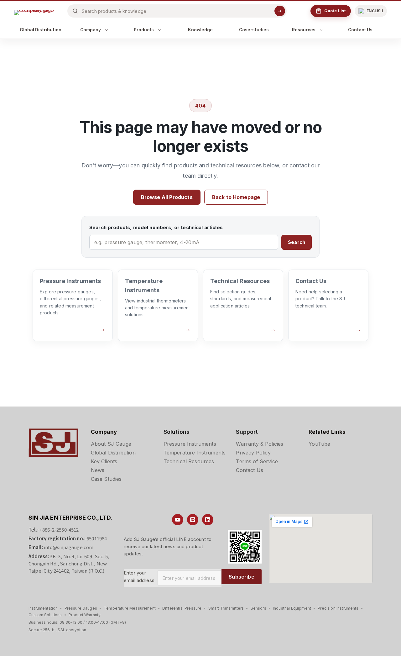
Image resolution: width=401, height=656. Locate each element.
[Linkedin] (207, 519)
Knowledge (200, 29)
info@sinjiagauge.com (68, 547)
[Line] (192, 519)
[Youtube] (177, 519)
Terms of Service (257, 461)
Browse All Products (167, 197)
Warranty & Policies (259, 444)
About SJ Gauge (111, 444)
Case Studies (106, 479)
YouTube (319, 444)
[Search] (279, 11)
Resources (303, 29)
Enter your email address (139, 577)
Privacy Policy (253, 452)
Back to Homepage (236, 197)
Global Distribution (40, 29)
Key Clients (104, 461)
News (98, 470)
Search (296, 242)
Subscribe (241, 577)
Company (90, 29)
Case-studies (254, 29)
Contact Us (360, 29)
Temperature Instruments (195, 452)
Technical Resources (189, 461)
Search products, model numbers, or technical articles (156, 227)
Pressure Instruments (190, 444)
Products (144, 29)
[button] (371, 11)
